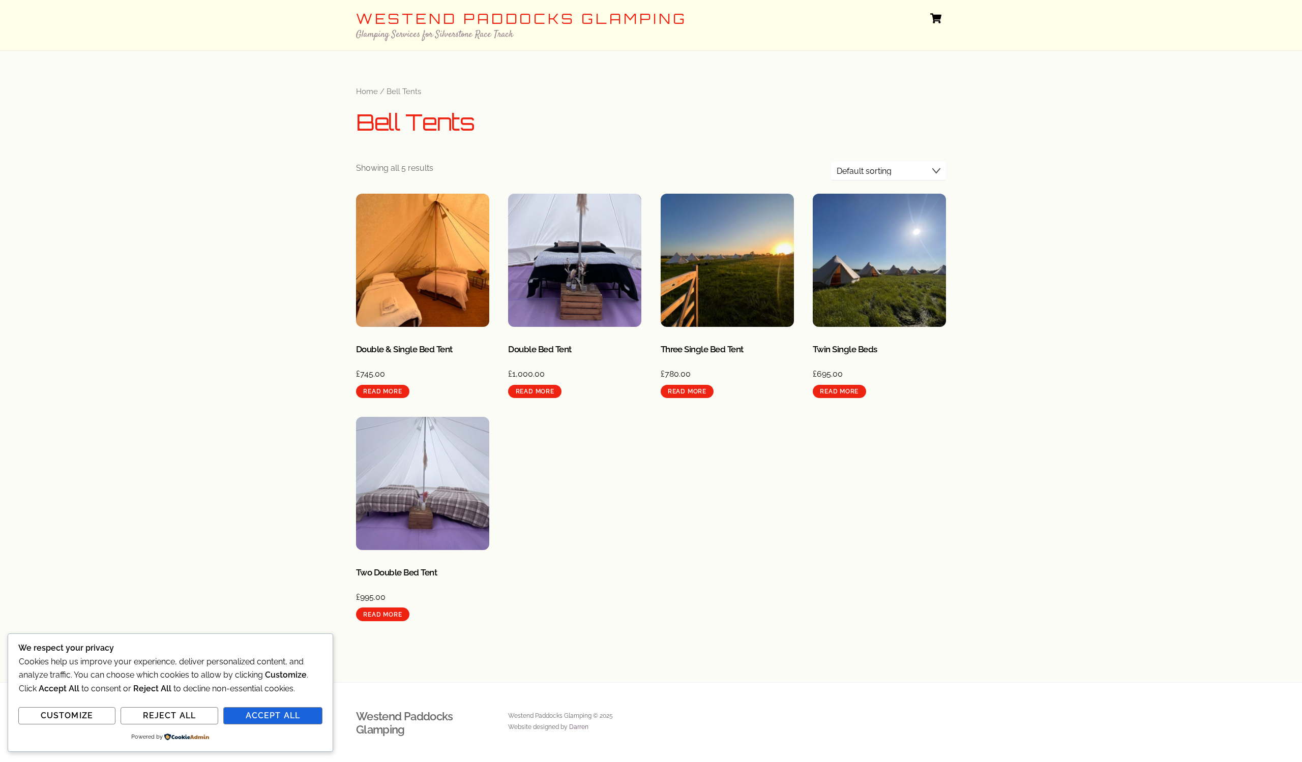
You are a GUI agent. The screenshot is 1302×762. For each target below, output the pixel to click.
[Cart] (936, 18)
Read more (382, 391)
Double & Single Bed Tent (404, 349)
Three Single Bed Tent (702, 349)
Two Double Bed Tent (396, 572)
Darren (578, 726)
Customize (67, 715)
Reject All (169, 715)
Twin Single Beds (845, 349)
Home (367, 91)
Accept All (273, 715)
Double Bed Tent (539, 349)
